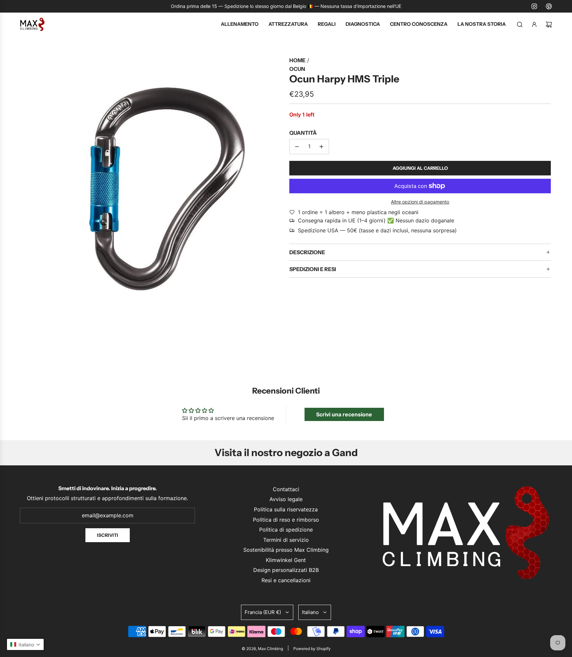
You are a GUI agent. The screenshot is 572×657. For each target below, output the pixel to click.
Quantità (303, 132)
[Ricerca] (519, 24)
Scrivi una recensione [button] (344, 414)
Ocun (297, 69)
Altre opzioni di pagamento (420, 202)
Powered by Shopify (312, 648)
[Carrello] (549, 24)
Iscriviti (107, 535)
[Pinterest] (549, 6)
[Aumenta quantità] (321, 146)
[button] (25, 644)
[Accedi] (534, 24)
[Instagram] (534, 6)
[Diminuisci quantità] (297, 146)
